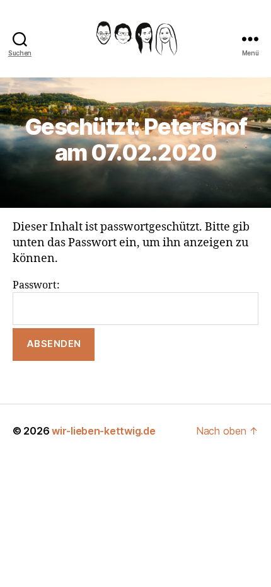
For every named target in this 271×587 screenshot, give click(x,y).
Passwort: (36, 285)
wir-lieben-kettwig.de (103, 431)
